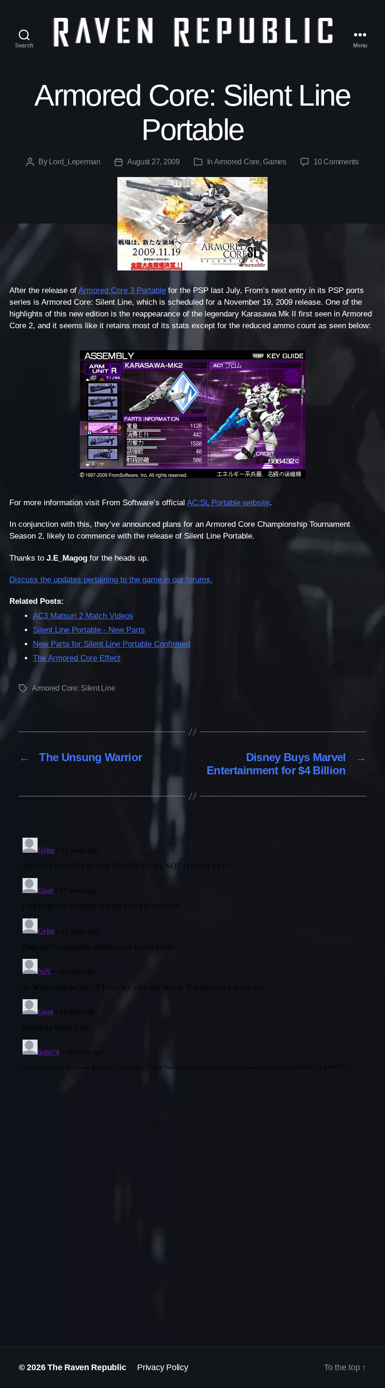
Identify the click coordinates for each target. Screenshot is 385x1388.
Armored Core (237, 162)
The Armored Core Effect (76, 658)
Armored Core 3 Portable (122, 290)
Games (274, 162)
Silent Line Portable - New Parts (89, 629)
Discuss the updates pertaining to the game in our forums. (111, 579)
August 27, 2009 (153, 162)
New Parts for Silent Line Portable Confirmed (111, 644)
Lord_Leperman (74, 162)
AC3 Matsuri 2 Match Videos (83, 615)
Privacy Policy (162, 1367)
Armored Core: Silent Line (73, 688)
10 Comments (336, 162)
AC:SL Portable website (228, 502)
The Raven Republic (86, 1367)
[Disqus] (192, 951)
